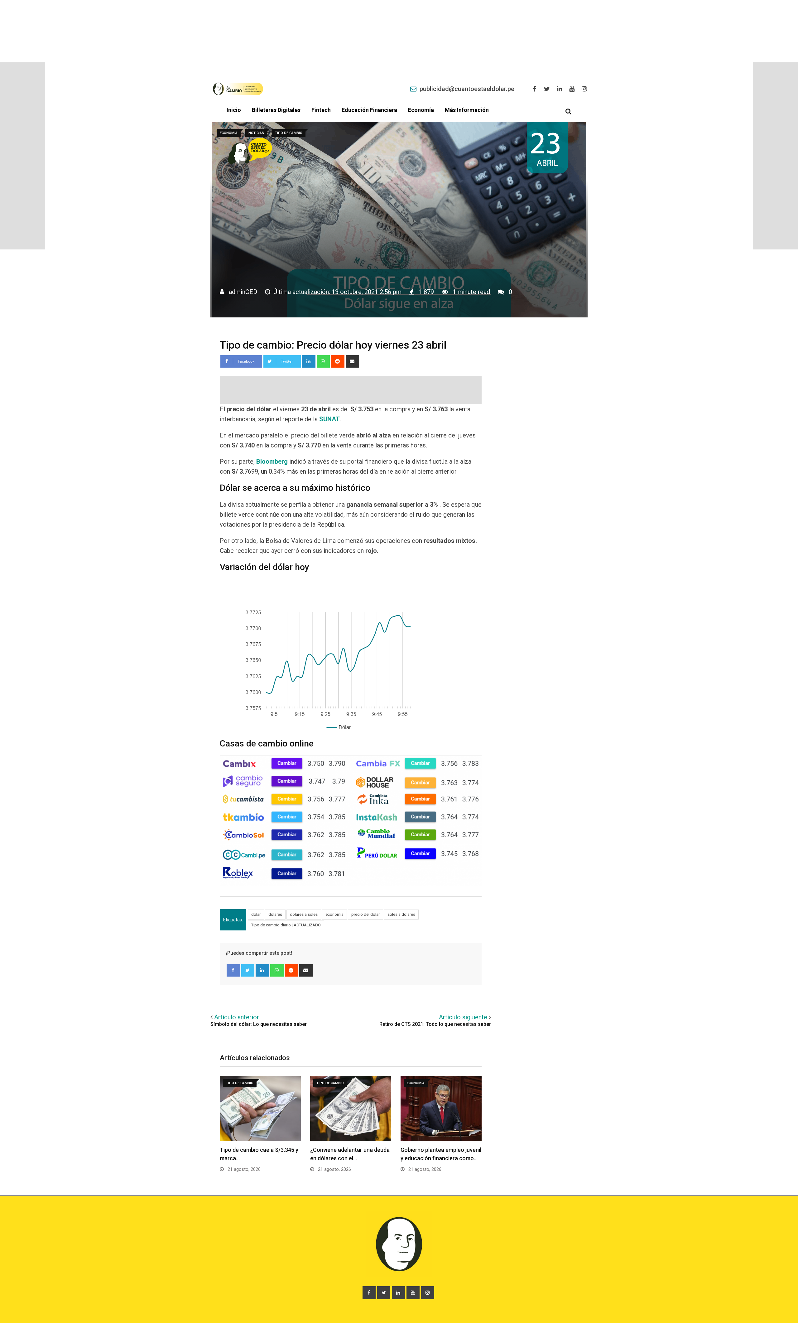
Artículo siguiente (463, 1017)
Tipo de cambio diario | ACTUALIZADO (286, 925)
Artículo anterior (236, 1017)
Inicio (234, 110)
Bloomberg (272, 461)
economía (334, 914)
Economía (421, 110)
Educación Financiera (369, 110)
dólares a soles (304, 914)
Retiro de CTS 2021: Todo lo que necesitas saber (435, 1024)
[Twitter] (248, 970)
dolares (275, 914)
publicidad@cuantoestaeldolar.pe (467, 89)
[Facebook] (233, 970)
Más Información (467, 110)
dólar (256, 914)
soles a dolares (401, 914)
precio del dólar (365, 914)
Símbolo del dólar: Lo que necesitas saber (258, 1024)
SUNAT (329, 419)
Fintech (321, 110)
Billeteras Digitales (276, 110)
